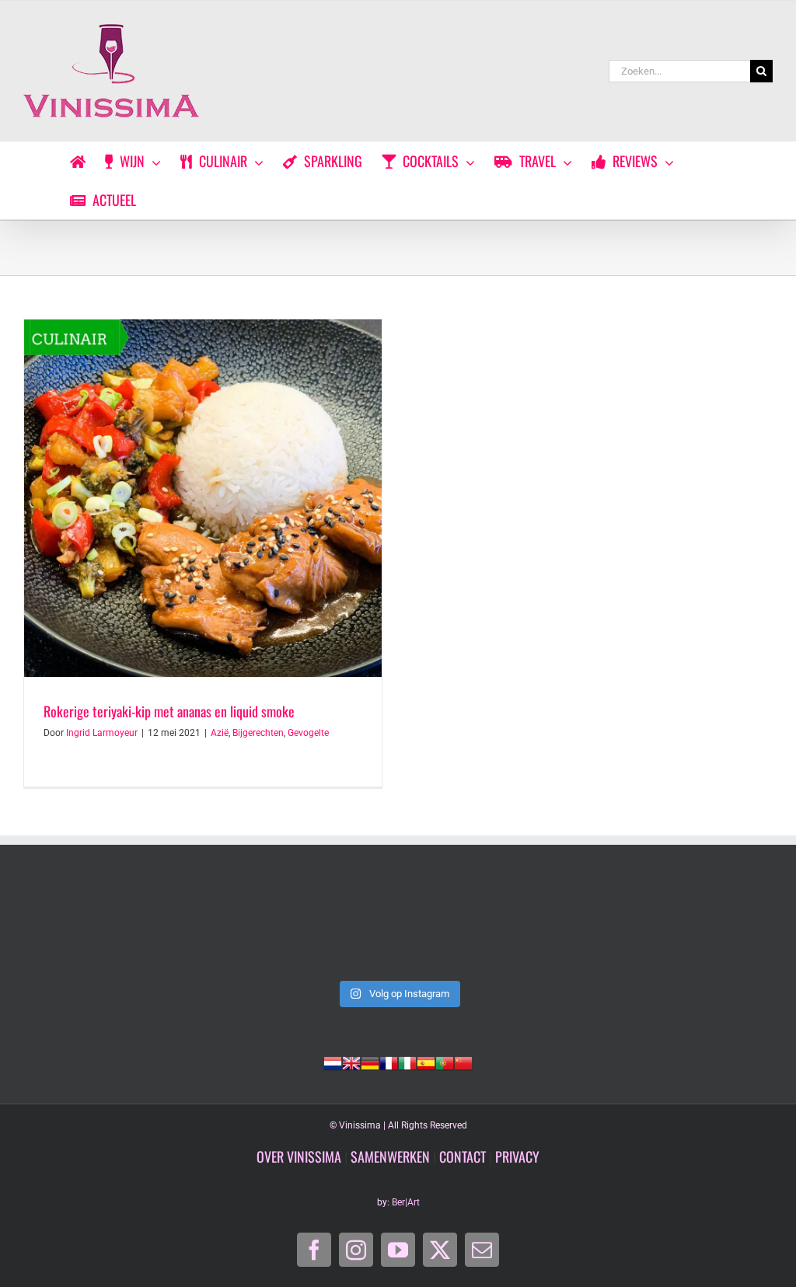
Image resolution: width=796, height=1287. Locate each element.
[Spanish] (426, 1061)
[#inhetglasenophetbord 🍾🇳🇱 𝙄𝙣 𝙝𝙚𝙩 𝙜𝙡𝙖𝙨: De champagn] (549, 928)
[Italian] (407, 1061)
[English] (351, 1061)
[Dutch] (332, 1061)
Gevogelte (308, 732)
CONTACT (462, 1156)
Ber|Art (406, 1202)
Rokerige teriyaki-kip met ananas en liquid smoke (169, 711)
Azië (220, 732)
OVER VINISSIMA (299, 1156)
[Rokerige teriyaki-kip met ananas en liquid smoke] (203, 498)
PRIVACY (517, 1156)
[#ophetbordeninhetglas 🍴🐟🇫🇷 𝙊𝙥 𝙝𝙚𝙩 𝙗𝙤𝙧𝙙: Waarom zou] (95, 928)
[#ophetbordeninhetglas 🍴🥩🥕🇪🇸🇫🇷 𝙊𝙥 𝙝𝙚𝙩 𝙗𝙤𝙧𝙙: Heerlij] (247, 928)
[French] (388, 1061)
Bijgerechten (258, 732)
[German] (370, 1061)
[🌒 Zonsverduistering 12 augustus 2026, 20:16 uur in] (701, 928)
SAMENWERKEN (390, 1156)
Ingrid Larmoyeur (102, 732)
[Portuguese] (444, 1061)
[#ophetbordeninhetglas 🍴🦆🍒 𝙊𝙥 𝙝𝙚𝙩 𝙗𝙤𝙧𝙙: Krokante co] (398, 928)
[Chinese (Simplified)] (463, 1061)
